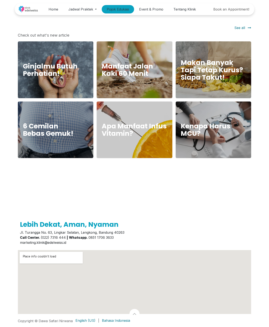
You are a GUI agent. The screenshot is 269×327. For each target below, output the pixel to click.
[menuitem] (53, 9)
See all (240, 28)
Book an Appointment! (231, 9)
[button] (134, 314)
